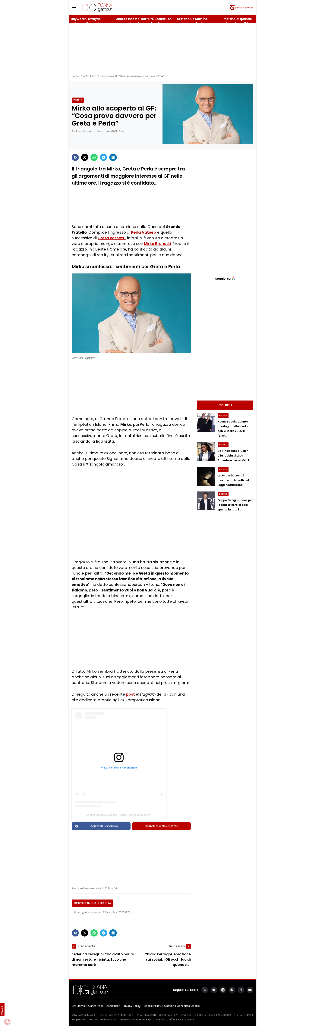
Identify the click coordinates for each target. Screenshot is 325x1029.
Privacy (2, 1010)
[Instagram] (222, 990)
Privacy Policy (131, 1006)
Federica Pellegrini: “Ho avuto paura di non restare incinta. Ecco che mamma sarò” (103, 959)
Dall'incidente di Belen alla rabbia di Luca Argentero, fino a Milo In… (235, 455)
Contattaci (95, 1006)
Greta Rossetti (111, 238)
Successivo (177, 946)
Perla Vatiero (143, 232)
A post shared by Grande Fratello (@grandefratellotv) (119, 814)
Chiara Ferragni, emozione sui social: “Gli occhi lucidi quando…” (167, 959)
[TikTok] (241, 990)
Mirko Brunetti (157, 243)
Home (75, 76)
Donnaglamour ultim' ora (92, 903)
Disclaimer (113, 1006)
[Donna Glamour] (98, 7)
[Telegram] (103, 157)
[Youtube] (250, 990)
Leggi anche (225, 405)
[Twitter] (84, 157)
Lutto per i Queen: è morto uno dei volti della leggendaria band (234, 480)
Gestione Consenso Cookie (182, 1006)
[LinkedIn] (113, 157)
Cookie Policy (152, 1006)
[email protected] (146, 1015)
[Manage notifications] (7, 1022)
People (84, 76)
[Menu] (76, 7)
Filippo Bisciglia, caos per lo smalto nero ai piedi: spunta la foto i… (235, 504)
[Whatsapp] (94, 157)
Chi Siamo (78, 1006)
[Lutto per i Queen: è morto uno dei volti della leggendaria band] (206, 476)
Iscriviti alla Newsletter (161, 826)
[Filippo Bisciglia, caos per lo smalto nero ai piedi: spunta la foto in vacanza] (206, 500)
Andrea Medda (81, 131)
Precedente (86, 946)
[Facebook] (75, 157)
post (131, 694)
